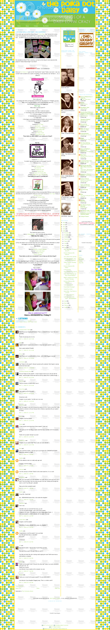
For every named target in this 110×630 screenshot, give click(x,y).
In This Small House (40, 127)
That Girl (21, 381)
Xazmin (21, 492)
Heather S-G (22, 440)
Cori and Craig (84, 189)
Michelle (83, 200)
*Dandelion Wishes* (85, 119)
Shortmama (37, 126)
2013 (64, 222)
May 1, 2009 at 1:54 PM (26, 488)
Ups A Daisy (40, 252)
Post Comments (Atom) (27, 591)
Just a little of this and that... (70, 256)
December (66, 232)
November (66, 235)
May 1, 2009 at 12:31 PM (26, 412)
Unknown (21, 469)
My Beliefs (46, 26)
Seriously (40, 131)
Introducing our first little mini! (87, 151)
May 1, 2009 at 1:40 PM (26, 473)
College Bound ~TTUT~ (86, 139)
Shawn (20, 424)
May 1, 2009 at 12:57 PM (26, 444)
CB (20, 545)
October (66, 237)
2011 (64, 226)
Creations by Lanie (39, 169)
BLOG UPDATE (84, 207)
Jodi (20, 342)
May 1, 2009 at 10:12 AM (26, 350)
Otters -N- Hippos (85, 128)
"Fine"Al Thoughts (37, 254)
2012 (64, 224)
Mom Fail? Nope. (84, 120)
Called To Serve (84, 104)
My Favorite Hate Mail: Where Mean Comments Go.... (86, 167)
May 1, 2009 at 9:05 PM (26, 558)
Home (19, 26)
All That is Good (40, 132)
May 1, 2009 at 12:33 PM (26, 420)
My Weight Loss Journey (86, 134)
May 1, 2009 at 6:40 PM (26, 527)
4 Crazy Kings (41, 34)
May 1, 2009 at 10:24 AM (26, 358)
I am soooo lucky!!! (68, 285)
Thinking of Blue (40, 166)
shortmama (21, 362)
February (66, 305)
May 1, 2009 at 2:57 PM (26, 499)
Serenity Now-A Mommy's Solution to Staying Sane (87, 113)
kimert (20, 561)
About (27, 26)
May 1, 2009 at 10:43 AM (26, 385)
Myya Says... (84, 154)
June (65, 245)
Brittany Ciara (55, 598)
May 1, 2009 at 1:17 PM (26, 465)
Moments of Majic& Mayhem (40, 249)
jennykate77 (22, 477)
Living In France (85, 216)
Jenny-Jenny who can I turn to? (40, 174)
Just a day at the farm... (69, 294)
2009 (64, 231)
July (65, 243)
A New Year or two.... (85, 130)
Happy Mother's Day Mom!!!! (70, 271)
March (65, 303)
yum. (82, 190)
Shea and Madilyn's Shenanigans (85, 149)
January (66, 307)
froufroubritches (85, 133)
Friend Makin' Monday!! (69, 287)
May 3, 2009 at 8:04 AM (26, 582)
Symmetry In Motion (86, 174)
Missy (20, 416)
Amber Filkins (22, 519)
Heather (21, 458)
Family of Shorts (85, 178)
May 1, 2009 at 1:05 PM (26, 454)
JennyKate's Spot (85, 107)
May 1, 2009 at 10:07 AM (26, 339)
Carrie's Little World (39, 251)
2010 (64, 229)
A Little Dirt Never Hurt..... (87, 161)
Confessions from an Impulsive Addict (86, 213)
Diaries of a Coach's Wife (40, 172)
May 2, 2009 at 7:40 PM (26, 571)
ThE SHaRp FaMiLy (85, 210)
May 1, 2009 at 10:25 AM (26, 377)
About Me (81, 262)
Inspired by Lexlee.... (69, 289)
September (67, 239)
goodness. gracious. (85, 125)
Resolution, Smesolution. (86, 175)
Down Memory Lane (40, 134)
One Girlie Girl (37, 168)
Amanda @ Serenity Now (25, 371)
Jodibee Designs (31, 234)
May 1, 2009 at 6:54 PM (26, 542)
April (20, 448)
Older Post (57, 588)
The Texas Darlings (85, 143)
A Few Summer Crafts (85, 186)
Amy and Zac (84, 124)
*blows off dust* (84, 108)
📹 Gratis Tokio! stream (86, 99)
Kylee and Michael (85, 184)
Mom (82, 194)
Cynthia (21, 531)
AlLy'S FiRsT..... (84, 201)
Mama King (21, 389)
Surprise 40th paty (84, 162)
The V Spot (40, 124)
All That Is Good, (38, 195)
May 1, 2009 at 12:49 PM (26, 437)
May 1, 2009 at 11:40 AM (26, 401)
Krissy (20, 354)
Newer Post (18, 588)
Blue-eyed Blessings (39, 129)
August (66, 241)
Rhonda (21, 574)
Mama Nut (21, 405)
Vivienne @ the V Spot (24, 329)
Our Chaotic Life (24, 72)
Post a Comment (19, 586)
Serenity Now (40, 171)
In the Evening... (68, 269)
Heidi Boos (21, 503)
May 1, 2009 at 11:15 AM (26, 393)
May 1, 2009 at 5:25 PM (26, 516)
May (65, 247)
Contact (36, 26)
